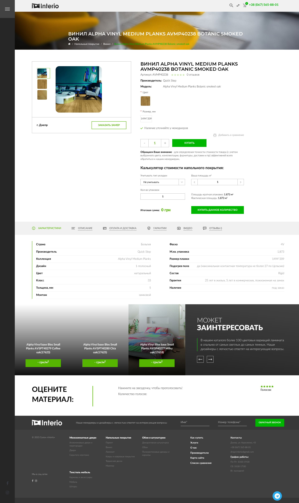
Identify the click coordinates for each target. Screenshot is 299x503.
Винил (106, 44)
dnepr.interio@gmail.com (242, 452)
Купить (189, 143)
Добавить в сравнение (231, 135)
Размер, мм (149, 111)
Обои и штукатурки (153, 437)
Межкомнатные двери (82, 437)
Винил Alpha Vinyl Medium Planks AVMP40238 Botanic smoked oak (151, 44)
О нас (193, 447)
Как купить (196, 437)
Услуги (194, 442)
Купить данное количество (217, 210)
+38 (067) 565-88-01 (240, 447)
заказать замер (109, 125)
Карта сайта (197, 458)
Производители (199, 453)
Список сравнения (200, 463)
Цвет (145, 92)
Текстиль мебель (79, 472)
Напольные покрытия (86, 44)
